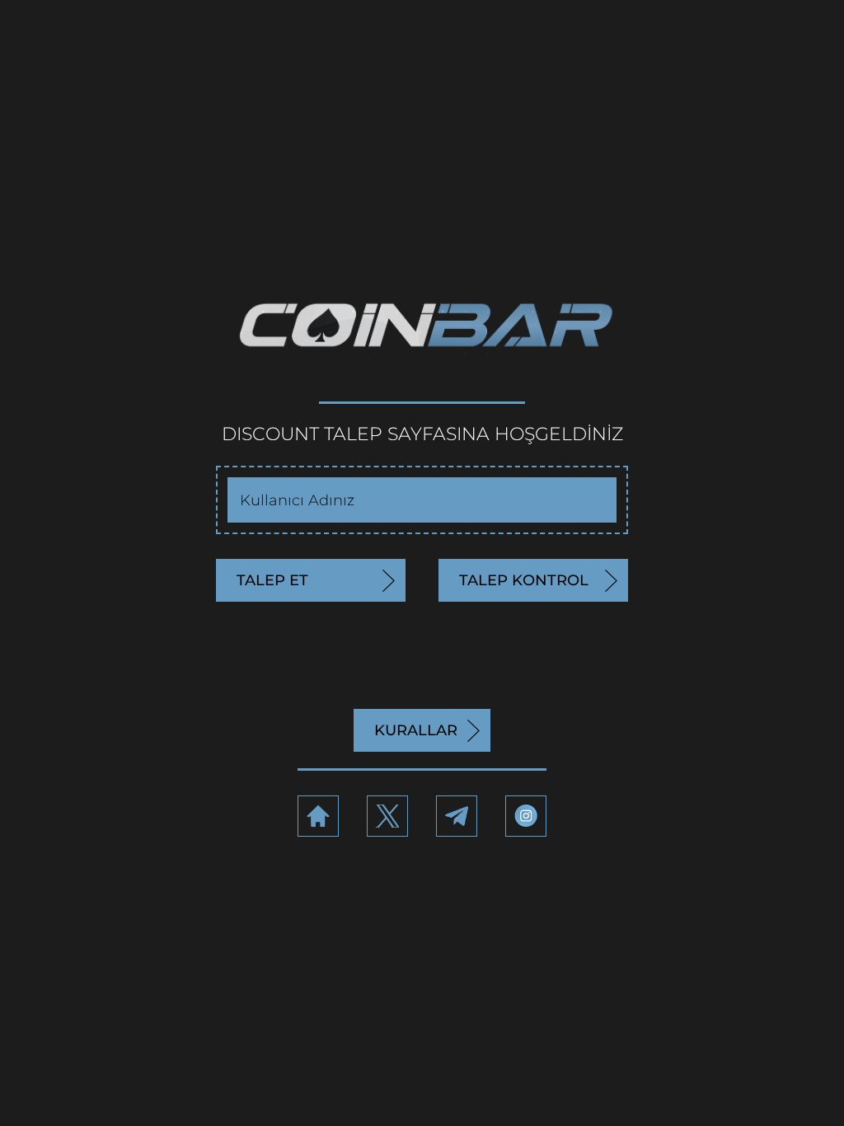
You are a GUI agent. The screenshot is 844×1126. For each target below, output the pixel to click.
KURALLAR (415, 730)
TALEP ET (272, 580)
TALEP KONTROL (523, 580)
